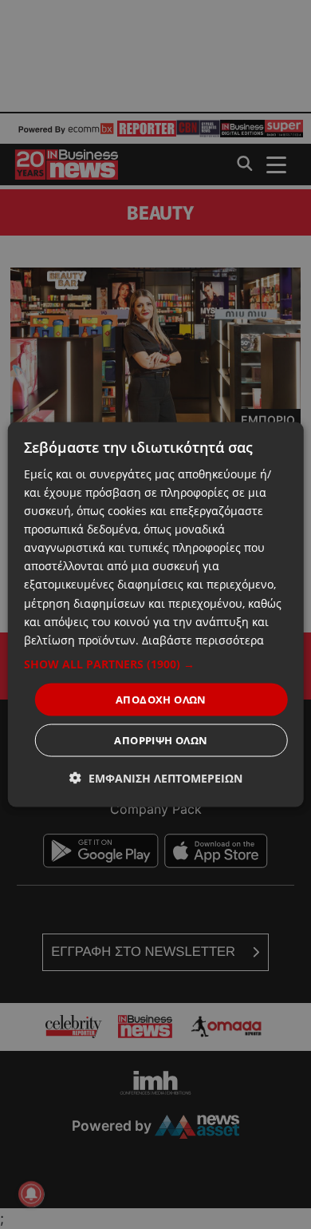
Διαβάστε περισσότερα (203, 639)
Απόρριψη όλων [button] (160, 740)
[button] (156, 663)
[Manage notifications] (31, 1194)
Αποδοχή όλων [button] (161, 699)
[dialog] (156, 614)
